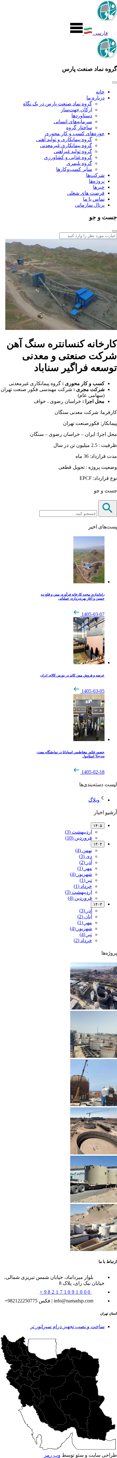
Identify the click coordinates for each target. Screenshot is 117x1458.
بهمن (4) (83, 850)
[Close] (114, 82)
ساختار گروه (79, 127)
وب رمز (52, 1455)
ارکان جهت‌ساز (76, 109)
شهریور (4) (81, 874)
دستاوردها (81, 115)
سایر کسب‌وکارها (74, 169)
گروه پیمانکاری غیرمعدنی (66, 145)
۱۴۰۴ (97, 844)
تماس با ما (94, 199)
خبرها (99, 187)
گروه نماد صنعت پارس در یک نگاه (57, 103)
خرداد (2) (83, 940)
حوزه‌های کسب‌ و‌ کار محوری (75, 133)
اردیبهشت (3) (78, 832)
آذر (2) (85, 862)
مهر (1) (84, 868)
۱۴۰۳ (97, 904)
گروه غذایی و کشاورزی (68, 157)
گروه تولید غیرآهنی (73, 151)
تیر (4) (86, 934)
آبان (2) (84, 916)
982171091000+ (66, 1292)
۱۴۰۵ (97, 825)
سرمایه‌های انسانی (73, 121)
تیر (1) (86, 880)
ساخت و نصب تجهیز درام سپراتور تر (67, 1326)
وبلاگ (94, 800)
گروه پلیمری (79, 163)
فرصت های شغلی (86, 193)
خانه (100, 91)
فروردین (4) (80, 898)
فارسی (100, 33)
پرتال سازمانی (90, 205)
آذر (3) (85, 910)
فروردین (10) (78, 837)
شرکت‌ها (95, 175)
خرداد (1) (83, 886)
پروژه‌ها (97, 181)
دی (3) (85, 856)
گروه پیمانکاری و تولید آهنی (64, 139)
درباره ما (95, 97)
